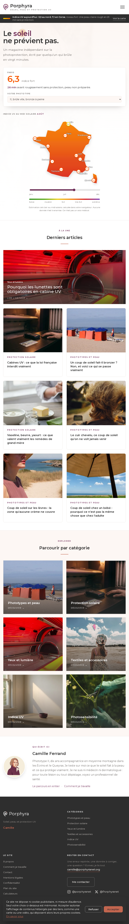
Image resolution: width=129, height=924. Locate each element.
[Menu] (122, 7)
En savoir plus (14, 916)
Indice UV (72, 839)
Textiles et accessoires (80, 834)
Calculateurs (10, 893)
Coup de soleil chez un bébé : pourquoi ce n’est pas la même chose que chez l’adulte (92, 511)
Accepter (113, 909)
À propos (8, 861)
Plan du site (10, 888)
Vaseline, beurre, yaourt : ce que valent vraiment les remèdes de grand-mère (30, 439)
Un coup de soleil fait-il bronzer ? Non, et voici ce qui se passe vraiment (93, 366)
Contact (7, 872)
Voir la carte (119, 18)
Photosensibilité (76, 844)
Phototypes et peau (85, 357)
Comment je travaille (77, 786)
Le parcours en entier (46, 786)
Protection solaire (21, 357)
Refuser (93, 909)
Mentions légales (13, 877)
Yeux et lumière (76, 828)
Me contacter (81, 881)
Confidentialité (11, 882)
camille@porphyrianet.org (83, 869)
